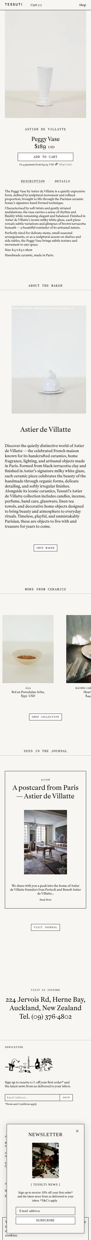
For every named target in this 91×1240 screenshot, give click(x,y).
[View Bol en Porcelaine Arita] (28, 656)
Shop (82, 5)
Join (66, 1097)
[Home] (13, 5)
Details (62, 181)
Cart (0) (36, 5)
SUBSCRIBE (45, 1220)
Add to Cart (45, 157)
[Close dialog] (77, 1131)
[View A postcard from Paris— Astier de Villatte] (45, 839)
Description (33, 181)
